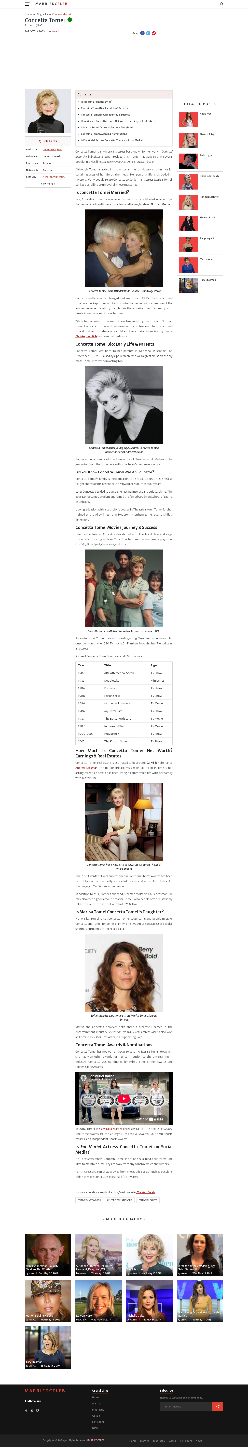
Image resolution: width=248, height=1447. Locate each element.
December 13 (49, 149)
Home (95, 1397)
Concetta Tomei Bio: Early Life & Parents (104, 108)
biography (42, 14)
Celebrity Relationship (119, 1200)
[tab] (124, 94)
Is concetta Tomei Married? (97, 101)
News (95, 1427)
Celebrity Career (148, 1200)
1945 (59, 149)
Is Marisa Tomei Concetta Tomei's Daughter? (107, 127)
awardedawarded (111, 1128)
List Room (98, 1421)
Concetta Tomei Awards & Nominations (104, 133)
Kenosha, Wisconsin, (54, 176)
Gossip (96, 1415)
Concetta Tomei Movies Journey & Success (105, 114)
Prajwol (56, 31)
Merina (82, 1274)
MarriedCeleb (45, 1390)
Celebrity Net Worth (89, 1200)
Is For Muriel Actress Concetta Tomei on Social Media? (112, 140)
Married (51, 4)
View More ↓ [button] (48, 183)
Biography (98, 1409)
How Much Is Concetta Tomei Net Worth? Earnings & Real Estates (118, 121)
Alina (31, 1274)
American (48, 170)
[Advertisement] (124, 62)
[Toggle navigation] (28, 4)
